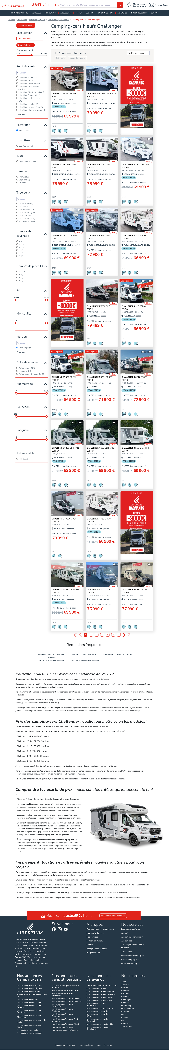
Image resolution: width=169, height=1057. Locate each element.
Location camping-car (130, 963)
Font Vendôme (127, 1009)
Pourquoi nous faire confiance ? (100, 929)
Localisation (24, 33)
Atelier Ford (126, 941)
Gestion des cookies (104, 1045)
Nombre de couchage (23, 233)
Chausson (125, 1003)
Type (19, 156)
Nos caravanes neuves (96, 988)
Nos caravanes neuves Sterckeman (96, 1004)
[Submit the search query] (18, 73)
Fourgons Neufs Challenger (84, 654)
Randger (125, 1023)
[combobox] (91, 5)
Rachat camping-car (130, 959)
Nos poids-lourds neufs (27, 1030)
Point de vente (26, 66)
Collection (23, 407)
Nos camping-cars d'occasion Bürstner (30, 1011)
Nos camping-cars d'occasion (30, 1002)
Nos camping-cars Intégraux (29, 988)
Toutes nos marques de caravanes (101, 986)
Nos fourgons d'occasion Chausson (62, 1015)
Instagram (60, 929)
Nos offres (23, 140)
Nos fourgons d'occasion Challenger (62, 1010)
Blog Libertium (93, 952)
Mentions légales (86, 1045)
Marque (21, 337)
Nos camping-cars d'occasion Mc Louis (31, 1021)
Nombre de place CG (30, 266)
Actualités (122, 13)
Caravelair (125, 997)
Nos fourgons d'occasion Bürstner (67, 1001)
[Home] (14, 4)
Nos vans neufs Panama (62, 1027)
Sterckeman (126, 1026)
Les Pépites (56, 68)
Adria (123, 982)
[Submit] (120, 5)
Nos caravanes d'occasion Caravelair (97, 1020)
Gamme (21, 171)
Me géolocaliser (27, 45)
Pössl (123, 1020)
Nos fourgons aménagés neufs (65, 990)
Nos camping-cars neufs (27, 999)
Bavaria (124, 988)
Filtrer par (23, 125)
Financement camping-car (132, 955)
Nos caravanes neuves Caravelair (101, 994)
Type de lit (23, 193)
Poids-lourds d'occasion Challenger (84, 660)
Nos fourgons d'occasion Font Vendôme (65, 1020)
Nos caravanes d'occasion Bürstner (97, 1015)
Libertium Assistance (130, 929)
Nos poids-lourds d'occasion (29, 1033)
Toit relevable (25, 453)
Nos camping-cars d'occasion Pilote (30, 1026)
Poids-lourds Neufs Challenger (51, 660)
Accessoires (66, 13)
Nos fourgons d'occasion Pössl (65, 1024)
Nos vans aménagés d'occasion (65, 1030)
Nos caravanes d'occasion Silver (100, 1024)
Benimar (125, 991)
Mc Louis (125, 1011)
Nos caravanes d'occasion (97, 1011)
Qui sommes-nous (105, 13)
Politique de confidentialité (65, 1045)
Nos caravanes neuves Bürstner (100, 991)
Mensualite (23, 314)
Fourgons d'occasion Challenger (117, 654)
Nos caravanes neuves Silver (99, 1000)
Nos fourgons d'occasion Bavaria (66, 998)
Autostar (125, 985)
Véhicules (36, 13)
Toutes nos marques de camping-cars (32, 995)
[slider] (16, 300)
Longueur (22, 430)
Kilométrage (24, 384)
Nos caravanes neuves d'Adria (99, 1008)
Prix (19, 290)
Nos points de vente (95, 933)
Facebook (54, 929)
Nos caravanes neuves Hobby (99, 997)
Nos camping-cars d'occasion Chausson (30, 1016)
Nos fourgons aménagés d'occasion (62, 994)
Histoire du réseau (94, 941)
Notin (123, 1014)
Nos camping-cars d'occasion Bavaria (30, 1006)
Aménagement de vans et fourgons (132, 946)
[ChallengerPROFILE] (67, 78)
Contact (154, 13)
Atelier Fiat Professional (132, 937)
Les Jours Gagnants (19, 13)
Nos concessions (139, 13)
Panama (124, 1017)
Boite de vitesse (27, 362)
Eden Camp (126, 1006)
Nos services (50, 13)
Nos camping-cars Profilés (28, 991)
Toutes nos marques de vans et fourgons (66, 987)
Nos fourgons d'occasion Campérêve (62, 1005)
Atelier (79, 13)
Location (90, 13)
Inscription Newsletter (96, 948)
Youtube (66, 930)
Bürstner (125, 994)
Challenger (126, 1000)
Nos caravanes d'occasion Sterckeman (97, 1028)
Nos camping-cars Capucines (30, 986)
